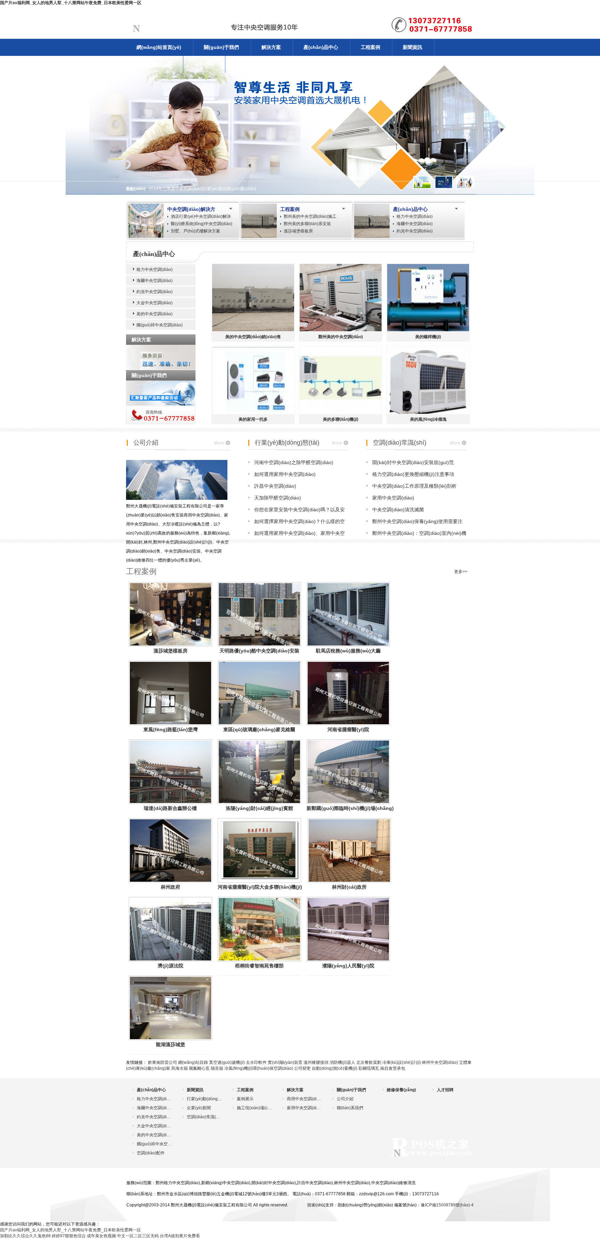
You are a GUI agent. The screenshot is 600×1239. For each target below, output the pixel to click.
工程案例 (370, 47)
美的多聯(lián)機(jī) (340, 419)
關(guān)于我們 (221, 47)
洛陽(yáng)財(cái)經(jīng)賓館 (259, 808)
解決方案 (271, 47)
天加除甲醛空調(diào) (277, 498)
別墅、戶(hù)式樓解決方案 (195, 231)
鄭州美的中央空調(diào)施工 (310, 216)
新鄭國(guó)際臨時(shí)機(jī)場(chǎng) (350, 808)
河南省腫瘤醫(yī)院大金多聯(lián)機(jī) (260, 887)
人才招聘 (203, 64)
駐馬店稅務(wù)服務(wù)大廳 (348, 650)
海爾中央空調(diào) (415, 223)
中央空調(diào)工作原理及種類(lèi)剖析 (414, 486)
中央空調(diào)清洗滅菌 (398, 509)
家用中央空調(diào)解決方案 (304, 1107)
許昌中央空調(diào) (275, 486)
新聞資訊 (412, 47)
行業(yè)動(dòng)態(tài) (287, 442)
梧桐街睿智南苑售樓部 (259, 965)
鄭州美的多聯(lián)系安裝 (307, 223)
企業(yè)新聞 (199, 1107)
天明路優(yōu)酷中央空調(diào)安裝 (259, 650)
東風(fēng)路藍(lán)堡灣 (170, 729)
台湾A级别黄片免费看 (180, 1235)
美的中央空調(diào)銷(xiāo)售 (253, 336)
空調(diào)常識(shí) (399, 442)
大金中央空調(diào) (154, 302)
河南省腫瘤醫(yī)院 (348, 729)
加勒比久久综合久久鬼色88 (25, 1235)
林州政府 (170, 887)
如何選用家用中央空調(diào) (285, 474)
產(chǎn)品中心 (320, 47)
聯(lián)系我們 (350, 1107)
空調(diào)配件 (151, 1153)
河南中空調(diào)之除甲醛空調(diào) (293, 462)
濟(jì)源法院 (170, 965)
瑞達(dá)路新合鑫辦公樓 (170, 808)
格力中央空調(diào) (415, 216)
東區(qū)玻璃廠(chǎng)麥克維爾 (259, 729)
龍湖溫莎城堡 (170, 1044)
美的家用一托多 (253, 419)
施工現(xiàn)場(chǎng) (254, 1107)
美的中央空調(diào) (154, 313)
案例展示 (245, 1098)
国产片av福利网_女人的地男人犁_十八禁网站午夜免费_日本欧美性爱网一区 (70, 2)
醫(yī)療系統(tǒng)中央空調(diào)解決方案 (201, 224)
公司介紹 (145, 442)
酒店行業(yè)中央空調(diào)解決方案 (201, 217)
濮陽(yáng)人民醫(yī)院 (348, 965)
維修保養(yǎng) (153, 64)
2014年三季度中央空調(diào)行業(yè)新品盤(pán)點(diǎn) (202, 188)
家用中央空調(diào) (393, 498)
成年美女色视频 (101, 1235)
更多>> (460, 571)
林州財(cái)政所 (349, 887)
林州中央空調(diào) (440, 1062)
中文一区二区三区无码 (138, 1235)
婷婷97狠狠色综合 (69, 1235)
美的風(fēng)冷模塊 (428, 419)
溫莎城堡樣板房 (298, 231)
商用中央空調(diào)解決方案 (304, 1098)
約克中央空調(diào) (415, 231)
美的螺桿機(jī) (428, 336)
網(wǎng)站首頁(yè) (158, 47)
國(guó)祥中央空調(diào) (159, 325)
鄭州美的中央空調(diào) (340, 336)
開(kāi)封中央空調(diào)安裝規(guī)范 (413, 462)
